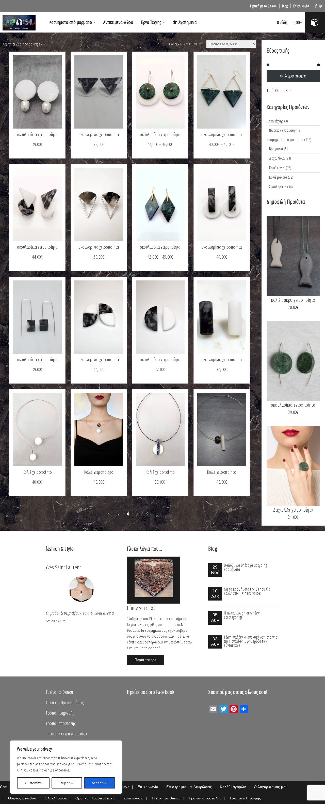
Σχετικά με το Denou (263, 6)
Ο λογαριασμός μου (271, 787)
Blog (285, 6)
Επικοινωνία (301, 6)
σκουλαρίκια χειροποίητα (37, 134)
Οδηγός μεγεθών (22, 798)
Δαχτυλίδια (277, 158)
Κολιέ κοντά (277, 167)
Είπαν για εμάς (141, 607)
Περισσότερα (146, 660)
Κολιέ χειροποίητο (37, 472)
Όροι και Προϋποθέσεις (65, 702)
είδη (282, 22)
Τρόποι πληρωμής (60, 713)
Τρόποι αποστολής (60, 723)
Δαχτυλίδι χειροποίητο (293, 509)
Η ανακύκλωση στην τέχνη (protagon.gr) (242, 615)
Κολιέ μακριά (278, 177)
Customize (33, 783)
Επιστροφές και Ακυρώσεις (66, 734)
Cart (3, 787)
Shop (28, 44)
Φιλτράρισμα (293, 75)
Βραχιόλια (276, 148)
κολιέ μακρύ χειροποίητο (293, 299)
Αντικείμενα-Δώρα (118, 22)
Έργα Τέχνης (151, 22)
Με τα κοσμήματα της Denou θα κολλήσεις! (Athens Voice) (247, 591)
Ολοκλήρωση (56, 798)
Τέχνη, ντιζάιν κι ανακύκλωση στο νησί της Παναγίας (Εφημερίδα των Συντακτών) (251, 641)
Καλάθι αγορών (233, 787)
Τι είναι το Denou (59, 692)
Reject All (66, 783)
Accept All (99, 783)
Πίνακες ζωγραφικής (283, 130)
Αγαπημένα (187, 22)
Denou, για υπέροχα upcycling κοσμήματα (245, 567)
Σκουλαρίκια (277, 186)
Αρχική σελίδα (12, 44)
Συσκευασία (133, 798)
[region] (66, 767)
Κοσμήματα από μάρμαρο (71, 22)
